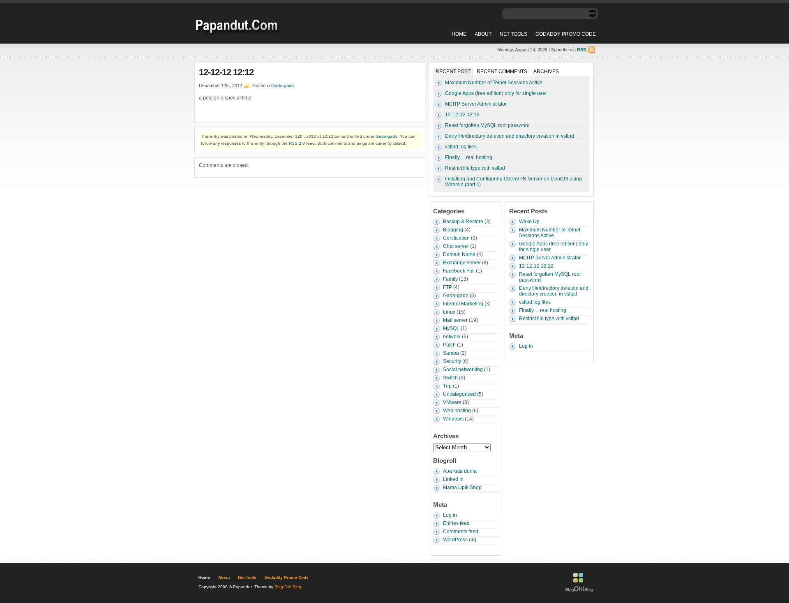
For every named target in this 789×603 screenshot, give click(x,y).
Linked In (453, 479)
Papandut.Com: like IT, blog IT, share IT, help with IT (236, 25)
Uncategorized (459, 394)
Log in (450, 515)
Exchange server (462, 263)
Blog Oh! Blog (288, 587)
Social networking (463, 369)
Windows (453, 419)
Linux (449, 312)
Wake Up (529, 221)
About (483, 34)
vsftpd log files (461, 147)
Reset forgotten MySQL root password (487, 125)
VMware (452, 402)
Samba (451, 353)
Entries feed (456, 523)
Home (459, 34)
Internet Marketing (463, 304)
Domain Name (459, 254)
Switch (450, 378)
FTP (447, 287)
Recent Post (453, 71)
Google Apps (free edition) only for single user (496, 93)
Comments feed (460, 531)
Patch (449, 345)
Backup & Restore (463, 221)
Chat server (456, 246)
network (452, 337)
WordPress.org (459, 540)
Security (452, 361)
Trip (447, 386)
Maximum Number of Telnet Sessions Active (493, 82)
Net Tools (513, 34)
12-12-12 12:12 (226, 72)
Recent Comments (502, 71)
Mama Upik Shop (462, 487)
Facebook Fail (459, 271)
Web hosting (457, 411)
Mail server (455, 320)
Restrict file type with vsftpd (475, 168)
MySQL (451, 328)
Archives (546, 71)
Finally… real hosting (468, 157)
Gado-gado (282, 85)
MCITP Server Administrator (476, 104)
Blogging (453, 230)
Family (450, 279)
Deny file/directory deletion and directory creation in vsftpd (509, 136)
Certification (456, 238)
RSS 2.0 (297, 143)
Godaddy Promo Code (565, 34)
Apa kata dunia (460, 471)
